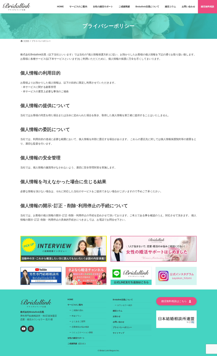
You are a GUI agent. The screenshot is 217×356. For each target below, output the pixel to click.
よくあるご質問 (78, 321)
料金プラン (76, 316)
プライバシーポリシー (122, 327)
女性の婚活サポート (76, 338)
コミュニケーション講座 (82, 332)
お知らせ (116, 316)
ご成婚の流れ (77, 310)
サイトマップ (118, 333)
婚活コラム (117, 311)
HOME (70, 299)
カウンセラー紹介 (124, 305)
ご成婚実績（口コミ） (77, 343)
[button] (176, 301)
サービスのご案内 (75, 305)
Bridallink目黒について (123, 300)
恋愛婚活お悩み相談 (80, 327)
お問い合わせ (118, 322)
